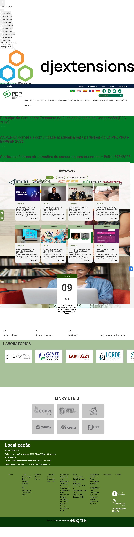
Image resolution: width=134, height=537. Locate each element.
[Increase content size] (16, 43)
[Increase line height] (13, 47)
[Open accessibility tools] (2, 3)
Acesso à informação (92, 86)
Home (26, 100)
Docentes (25, 481)
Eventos (37, 479)
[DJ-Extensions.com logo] (67, 81)
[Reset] (1, 10)
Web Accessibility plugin (8, 83)
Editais (49, 477)
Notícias (37, 477)
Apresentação (27, 477)
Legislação (112, 86)
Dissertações (94, 481)
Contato (27, 105)
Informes (93, 504)
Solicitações (94, 502)
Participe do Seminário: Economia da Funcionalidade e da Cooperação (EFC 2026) (67, 309)
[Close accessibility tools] (3, 10)
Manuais (92, 499)
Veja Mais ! (34, 218)
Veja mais (3, 126)
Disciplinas (93, 483)
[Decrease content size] (15, 43)
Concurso (50, 481)
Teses (92, 479)
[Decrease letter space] (14, 49)
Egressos (25, 486)
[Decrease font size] (10, 45)
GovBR (9, 86)
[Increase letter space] (15, 49)
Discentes (25, 483)
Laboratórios (121, 100)
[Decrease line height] (12, 47)
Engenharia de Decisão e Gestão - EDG (79, 479)
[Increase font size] (12, 45)
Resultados (51, 479)
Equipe (24, 479)
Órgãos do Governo (123, 86)
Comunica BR (80, 86)
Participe (103, 86)
